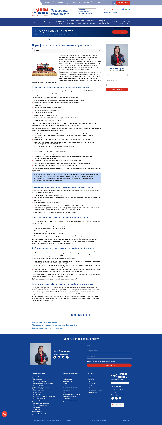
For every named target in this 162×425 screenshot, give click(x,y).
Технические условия (38, 400)
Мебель (65, 389)
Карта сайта (126, 420)
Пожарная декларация (38, 385)
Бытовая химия (67, 398)
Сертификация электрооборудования (48, 328)
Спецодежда (66, 390)
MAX (59, 357)
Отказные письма (37, 414)
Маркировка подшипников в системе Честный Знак (55, 325)
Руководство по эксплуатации (40, 403)
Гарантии (86, 2)
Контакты (61, 2)
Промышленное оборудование (71, 394)
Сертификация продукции (61, 22)
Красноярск (91, 377)
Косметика (66, 383)
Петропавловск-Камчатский (95, 390)
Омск (89, 381)
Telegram (63, 357)
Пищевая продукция (68, 376)
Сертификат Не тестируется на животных (43, 396)
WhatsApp (67, 357)
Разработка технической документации (81, 22)
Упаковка (65, 392)
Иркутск (90, 385)
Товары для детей (68, 377)
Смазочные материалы (69, 396)
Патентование (36, 407)
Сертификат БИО (36, 392)
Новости (73, 2)
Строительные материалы (70, 400)
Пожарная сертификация (39, 381)
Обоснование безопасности (39, 405)
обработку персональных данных (120, 85)
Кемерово (90, 376)
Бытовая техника (67, 379)
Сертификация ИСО (37, 389)
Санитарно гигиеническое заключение (92, 22)
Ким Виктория (117, 68)
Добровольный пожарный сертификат (43, 383)
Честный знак (36, 409)
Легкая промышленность (70, 387)
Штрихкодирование (37, 411)
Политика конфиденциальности (97, 420)
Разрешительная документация (125, 22)
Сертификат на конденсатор (44, 322)
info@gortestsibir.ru (111, 12)
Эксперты (98, 2)
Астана (90, 389)
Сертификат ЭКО (36, 394)
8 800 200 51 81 (54, 357)
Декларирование (49, 22)
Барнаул (90, 387)
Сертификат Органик (38, 390)
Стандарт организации (38, 402)
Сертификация (37, 22)
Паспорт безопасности (38, 398)
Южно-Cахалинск (92, 392)
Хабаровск (91, 379)
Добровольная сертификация (40, 387)
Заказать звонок (123, 2)
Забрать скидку (120, 32)
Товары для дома (67, 381)
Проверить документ (38, 376)
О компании (48, 2)
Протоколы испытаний (114, 22)
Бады (64, 385)
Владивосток (91, 383)
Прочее (65, 402)
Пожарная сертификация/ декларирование (103, 22)
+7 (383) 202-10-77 (112, 9)
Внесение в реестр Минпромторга (41, 413)
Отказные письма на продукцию (71, 22)
